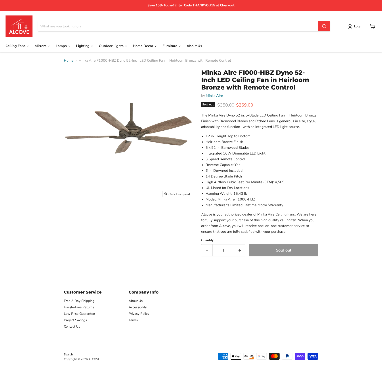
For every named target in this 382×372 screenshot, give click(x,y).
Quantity (207, 240)
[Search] (324, 26)
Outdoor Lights (111, 46)
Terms (133, 320)
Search (68, 355)
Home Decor (143, 46)
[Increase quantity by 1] (239, 250)
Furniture (170, 46)
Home (69, 61)
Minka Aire (214, 95)
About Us (194, 46)
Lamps (62, 46)
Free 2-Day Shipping (79, 301)
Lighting (83, 46)
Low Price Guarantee (79, 313)
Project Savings (75, 320)
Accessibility (138, 307)
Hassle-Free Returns (79, 307)
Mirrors (41, 46)
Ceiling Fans (16, 46)
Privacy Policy (139, 313)
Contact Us (72, 326)
